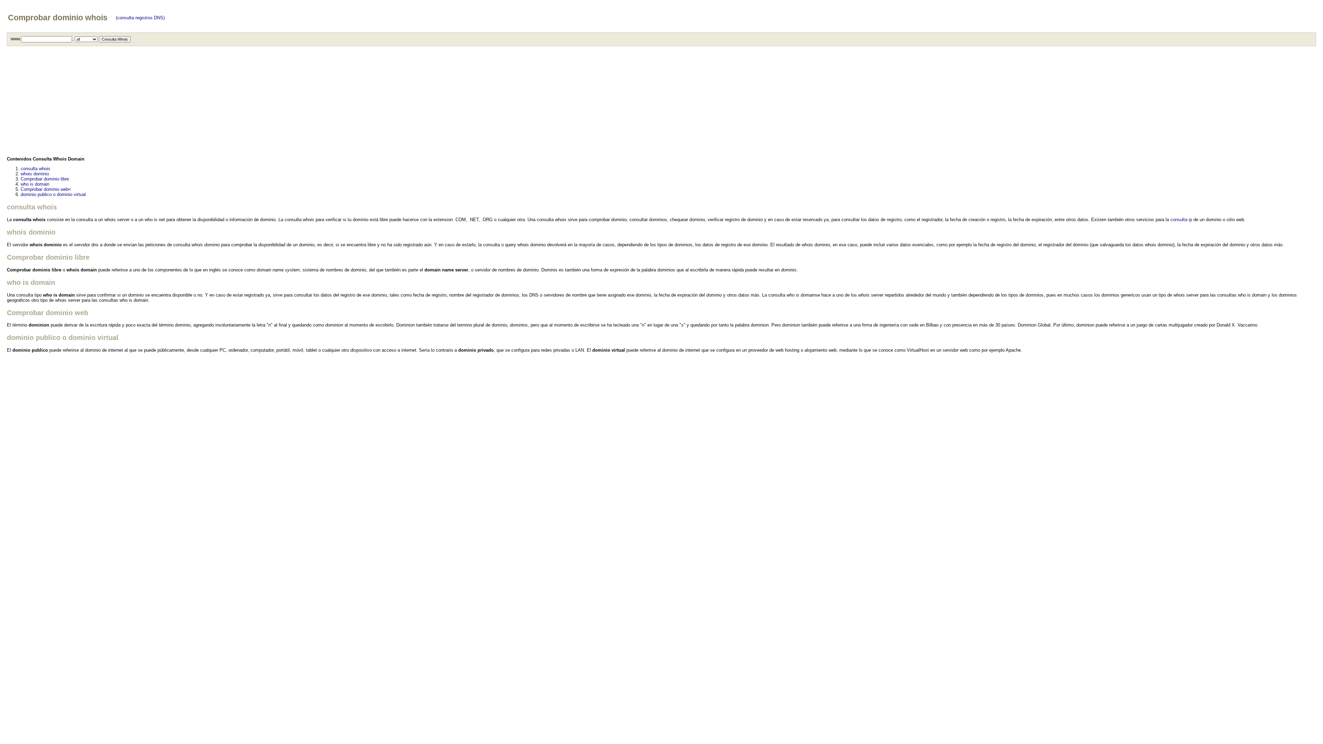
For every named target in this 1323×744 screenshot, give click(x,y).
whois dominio (35, 173)
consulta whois (35, 168)
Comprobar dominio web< (46, 189)
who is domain (35, 184)
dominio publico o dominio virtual (53, 194)
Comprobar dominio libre (45, 179)
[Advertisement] (213, 103)
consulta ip (1181, 219)
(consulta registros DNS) (140, 17)
